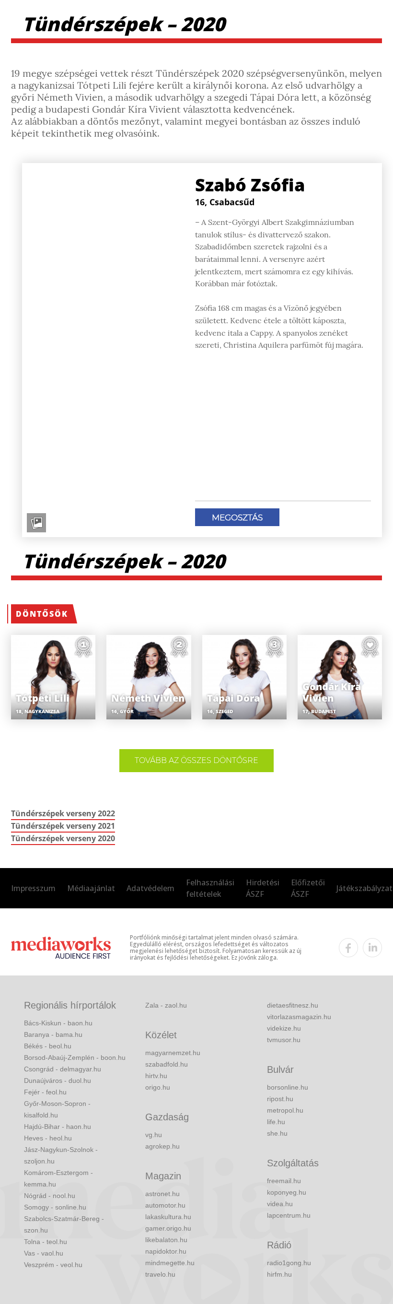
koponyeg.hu (286, 1192)
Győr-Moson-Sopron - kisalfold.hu (57, 1109)
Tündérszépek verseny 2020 (63, 838)
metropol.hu (285, 1110)
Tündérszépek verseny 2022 (63, 813)
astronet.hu (162, 1194)
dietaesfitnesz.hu (292, 1005)
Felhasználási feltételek (210, 888)
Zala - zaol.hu (166, 1005)
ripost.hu (280, 1099)
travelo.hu (160, 1274)
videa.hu (280, 1204)
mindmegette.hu (170, 1263)
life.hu (276, 1122)
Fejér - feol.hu (45, 1092)
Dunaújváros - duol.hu (57, 1080)
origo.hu (157, 1087)
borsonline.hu (287, 1087)
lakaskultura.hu (168, 1217)
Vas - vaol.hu (43, 1253)
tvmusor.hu (284, 1040)
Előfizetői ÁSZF (308, 888)
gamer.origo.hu (168, 1228)
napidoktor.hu (165, 1251)
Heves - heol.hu (48, 1138)
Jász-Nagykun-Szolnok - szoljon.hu (61, 1155)
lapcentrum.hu (289, 1215)
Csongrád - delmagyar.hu (62, 1069)
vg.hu (153, 1135)
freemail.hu (284, 1181)
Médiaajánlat (91, 888)
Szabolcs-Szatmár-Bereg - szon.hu (64, 1224)
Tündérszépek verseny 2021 (63, 826)
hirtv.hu (156, 1076)
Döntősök (42, 614)
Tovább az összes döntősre (196, 760)
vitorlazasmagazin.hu (299, 1017)
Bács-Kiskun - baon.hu (58, 1023)
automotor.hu (165, 1205)
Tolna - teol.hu (45, 1241)
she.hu (277, 1133)
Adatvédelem (150, 888)
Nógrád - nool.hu (49, 1195)
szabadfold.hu (166, 1064)
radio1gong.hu (289, 1263)
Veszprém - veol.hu (53, 1265)
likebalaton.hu (166, 1240)
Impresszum (33, 888)
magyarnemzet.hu (172, 1053)
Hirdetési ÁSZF (262, 888)
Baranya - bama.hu (53, 1034)
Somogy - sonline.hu (55, 1207)
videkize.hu (284, 1028)
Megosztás (237, 517)
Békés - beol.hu (47, 1046)
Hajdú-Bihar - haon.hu (57, 1126)
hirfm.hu (279, 1274)
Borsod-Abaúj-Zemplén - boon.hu (75, 1057)
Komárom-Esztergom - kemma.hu (58, 1178)
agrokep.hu (162, 1146)
